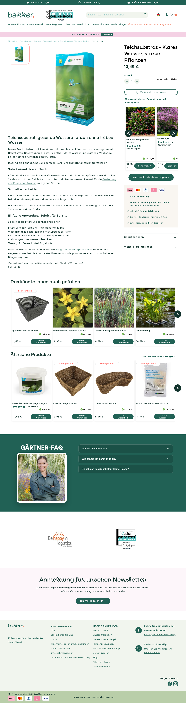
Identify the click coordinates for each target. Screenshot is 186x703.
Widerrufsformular (61, 648)
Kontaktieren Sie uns (62, 634)
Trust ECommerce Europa (107, 648)
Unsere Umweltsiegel (104, 639)
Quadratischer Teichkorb (25, 330)
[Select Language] (159, 16)
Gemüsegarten (54, 24)
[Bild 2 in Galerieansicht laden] (19, 54)
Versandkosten (101, 653)
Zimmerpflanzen (100, 24)
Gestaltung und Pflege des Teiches (75, 41)
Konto (54, 639)
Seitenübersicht (16, 642)
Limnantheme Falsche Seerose (69, 330)
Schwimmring (143, 330)
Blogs (96, 657)
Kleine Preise (151, 24)
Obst (67, 24)
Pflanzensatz (135, 24)
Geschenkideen (101, 666)
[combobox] (117, 15)
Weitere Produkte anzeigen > (151, 177)
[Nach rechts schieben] (173, 133)
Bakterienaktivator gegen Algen (29, 403)
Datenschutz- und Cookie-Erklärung (70, 657)
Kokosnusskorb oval (105, 403)
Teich (114, 24)
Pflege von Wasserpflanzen (45, 41)
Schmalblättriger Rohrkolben (110, 330)
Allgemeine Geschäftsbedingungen (70, 643)
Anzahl (128, 75)
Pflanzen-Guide (101, 662)
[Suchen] (145, 14)
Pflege (122, 24)
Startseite (12, 41)
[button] (80, 15)
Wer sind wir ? (100, 630)
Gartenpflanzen (16, 24)
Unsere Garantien (102, 634)
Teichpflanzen (25, 41)
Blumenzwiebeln (35, 24)
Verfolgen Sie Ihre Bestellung (159, 634)
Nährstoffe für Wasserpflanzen (152, 403)
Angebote (165, 24)
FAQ (53, 630)
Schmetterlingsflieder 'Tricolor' (138, 141)
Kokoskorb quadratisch (65, 403)
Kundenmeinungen (103, 643)
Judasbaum (163, 138)
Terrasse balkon (81, 24)
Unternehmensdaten (62, 653)
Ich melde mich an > (93, 600)
